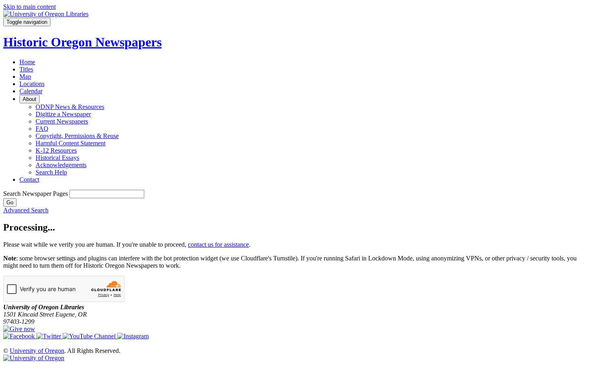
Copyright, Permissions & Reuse (77, 135)
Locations (31, 83)
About (29, 99)
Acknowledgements (61, 165)
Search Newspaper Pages (35, 193)
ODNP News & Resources (70, 106)
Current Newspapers (62, 121)
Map (25, 76)
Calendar (30, 91)
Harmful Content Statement (70, 143)
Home (27, 62)
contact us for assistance (218, 244)
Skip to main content (29, 6)
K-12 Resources (56, 150)
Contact (29, 179)
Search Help (51, 172)
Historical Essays (57, 157)
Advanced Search (25, 210)
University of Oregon (37, 350)
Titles (26, 69)
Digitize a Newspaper (63, 114)
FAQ (42, 128)
